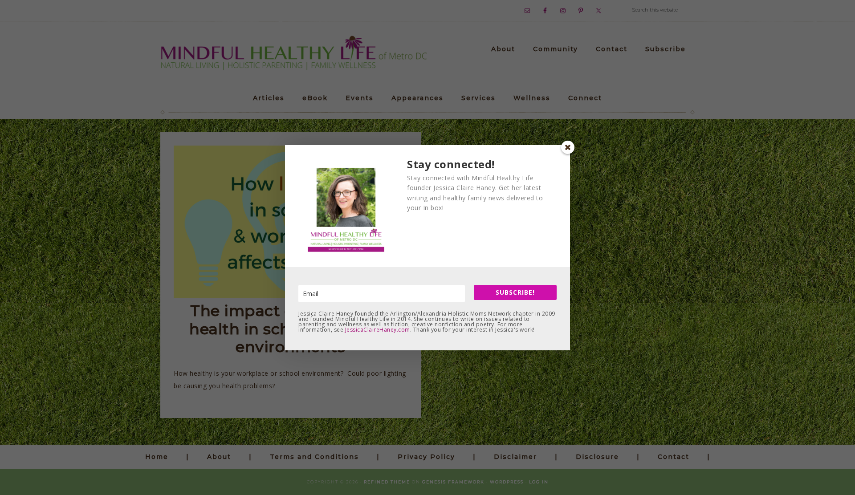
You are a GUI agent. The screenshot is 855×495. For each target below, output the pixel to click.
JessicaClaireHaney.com (377, 329)
